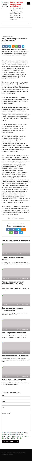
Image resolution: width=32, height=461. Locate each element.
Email (4, 401)
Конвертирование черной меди (14, 333)
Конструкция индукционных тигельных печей (12, 309)
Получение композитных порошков (15, 355)
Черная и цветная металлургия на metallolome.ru (16, 4)
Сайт (3, 407)
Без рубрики (5, 44)
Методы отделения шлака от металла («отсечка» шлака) (13, 283)
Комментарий (6, 413)
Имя (3, 395)
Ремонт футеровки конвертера (14, 380)
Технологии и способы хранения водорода (14, 258)
